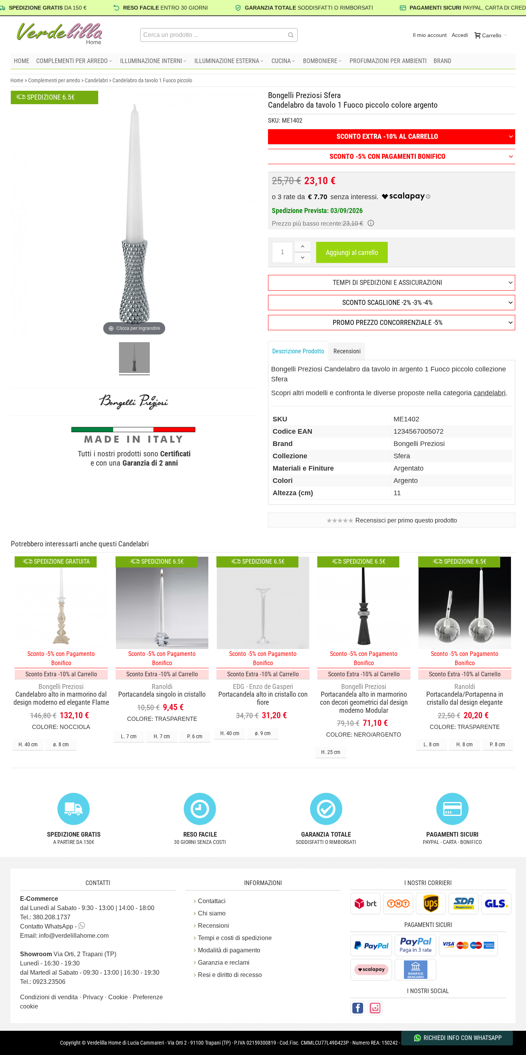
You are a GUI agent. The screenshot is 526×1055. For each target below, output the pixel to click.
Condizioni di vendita (49, 997)
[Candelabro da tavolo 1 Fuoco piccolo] (134, 358)
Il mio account (430, 35)
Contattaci (212, 901)
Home (16, 80)
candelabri (490, 393)
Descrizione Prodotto (298, 351)
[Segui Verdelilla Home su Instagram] (375, 1008)
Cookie (118, 997)
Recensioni (347, 351)
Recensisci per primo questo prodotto (406, 520)
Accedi (460, 35)
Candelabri (96, 80)
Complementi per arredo (54, 80)
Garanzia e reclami (224, 962)
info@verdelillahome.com (74, 935)
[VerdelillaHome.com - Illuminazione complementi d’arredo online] (59, 33)
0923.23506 (49, 981)
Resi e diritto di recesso (230, 975)
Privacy (94, 997)
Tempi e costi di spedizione (235, 938)
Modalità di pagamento (229, 950)
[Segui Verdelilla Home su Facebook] (357, 1008)
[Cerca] (290, 35)
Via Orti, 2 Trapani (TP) (68, 954)
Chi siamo (212, 913)
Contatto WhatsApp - (49, 926)
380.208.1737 (51, 917)
